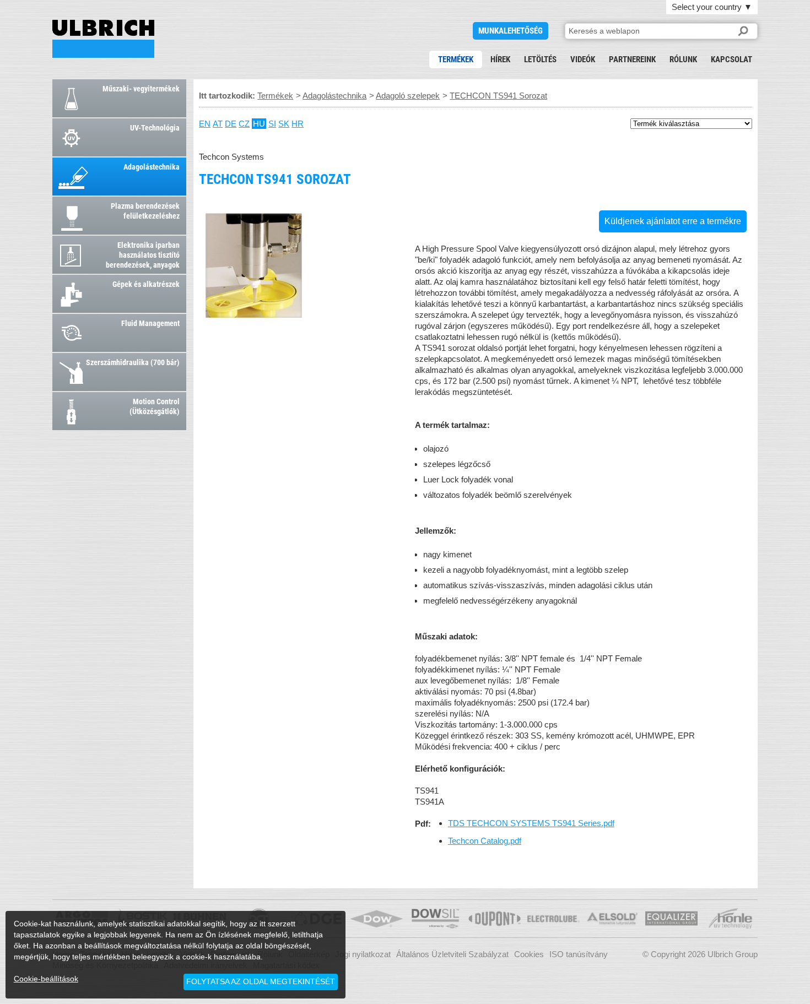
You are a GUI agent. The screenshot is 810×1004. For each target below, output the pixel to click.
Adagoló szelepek (408, 95)
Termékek (455, 59)
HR (297, 123)
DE (230, 123)
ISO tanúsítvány (578, 954)
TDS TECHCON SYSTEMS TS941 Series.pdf (531, 823)
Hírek (500, 59)
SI (272, 123)
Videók (582, 59)
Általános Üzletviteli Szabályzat (452, 954)
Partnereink (632, 59)
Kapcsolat (731, 59)
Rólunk (683, 59)
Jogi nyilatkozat (363, 954)
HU (259, 123)
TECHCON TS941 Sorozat (103, 39)
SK (283, 123)
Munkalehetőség (510, 31)
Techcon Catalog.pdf (484, 840)
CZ (244, 123)
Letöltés (540, 59)
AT (218, 123)
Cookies (529, 954)
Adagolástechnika (334, 95)
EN (204, 123)
